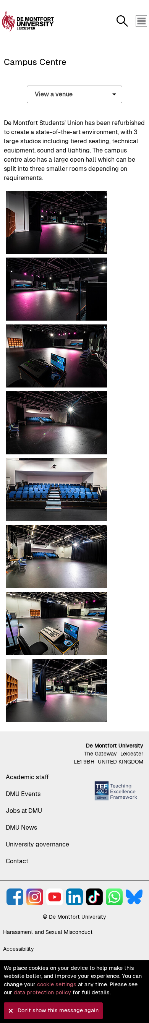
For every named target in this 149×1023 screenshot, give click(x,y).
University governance (37, 844)
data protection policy (42, 992)
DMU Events (23, 794)
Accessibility (18, 949)
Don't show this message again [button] (58, 1010)
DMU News (21, 827)
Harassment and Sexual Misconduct (48, 932)
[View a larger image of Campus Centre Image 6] (56, 556)
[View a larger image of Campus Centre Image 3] (56, 355)
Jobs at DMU (24, 810)
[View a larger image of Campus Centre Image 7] (56, 623)
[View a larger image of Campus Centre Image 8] (56, 690)
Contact (17, 861)
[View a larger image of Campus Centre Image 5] (56, 489)
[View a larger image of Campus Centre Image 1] (56, 222)
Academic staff (27, 777)
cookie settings (56, 984)
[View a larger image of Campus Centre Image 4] (56, 422)
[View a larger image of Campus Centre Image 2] (56, 289)
